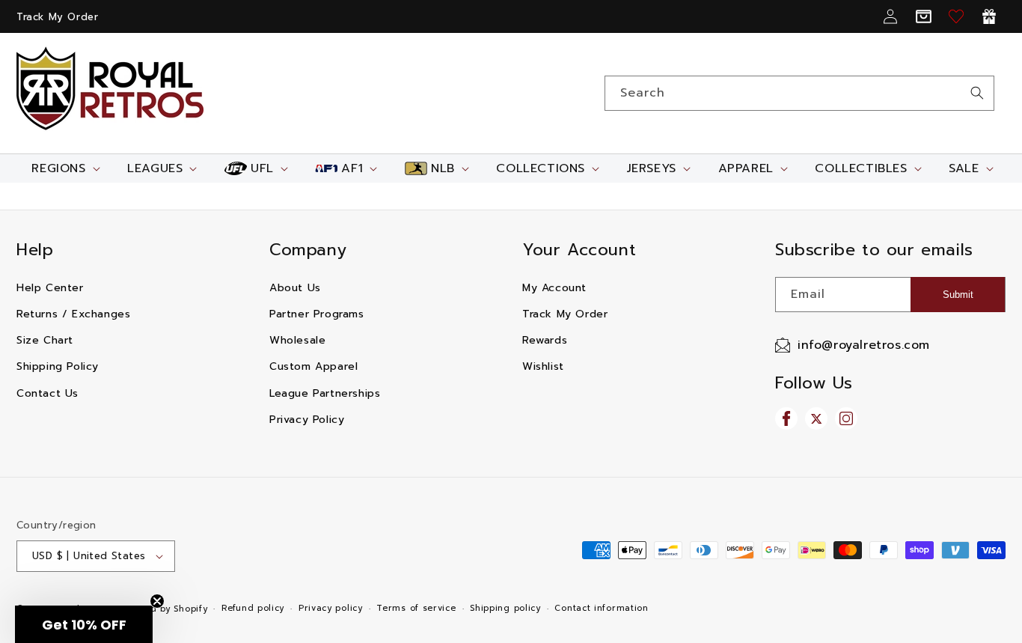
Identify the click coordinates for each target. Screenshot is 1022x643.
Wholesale (297, 340)
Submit (958, 294)
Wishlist (543, 366)
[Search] (977, 92)
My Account (554, 288)
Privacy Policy (306, 419)
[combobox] (799, 93)
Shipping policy (505, 608)
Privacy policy (331, 608)
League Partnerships (324, 393)
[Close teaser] (157, 601)
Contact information (601, 608)
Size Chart (44, 340)
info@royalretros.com (864, 345)
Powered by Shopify (162, 609)
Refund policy (252, 608)
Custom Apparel (313, 366)
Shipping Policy (57, 366)
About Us (295, 288)
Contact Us (47, 393)
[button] (63, 168)
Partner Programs (316, 314)
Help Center (50, 288)
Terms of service (416, 608)
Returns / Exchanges (73, 314)
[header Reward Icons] (989, 16)
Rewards (544, 340)
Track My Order (57, 17)
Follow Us (813, 383)
